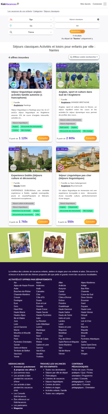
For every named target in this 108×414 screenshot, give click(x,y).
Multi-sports (64, 127)
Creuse (17, 297)
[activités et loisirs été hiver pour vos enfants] (10, 4)
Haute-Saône (64, 312)
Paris (16, 339)
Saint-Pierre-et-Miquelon (69, 342)
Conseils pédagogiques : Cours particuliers (81, 381)
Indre (38, 318)
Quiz (83, 372)
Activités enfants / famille (56, 390)
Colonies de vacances (55, 378)
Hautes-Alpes (20, 315)
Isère (83, 318)
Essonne (85, 300)
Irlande (17, 186)
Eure (16, 303)
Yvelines (39, 356)
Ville (37, 214)
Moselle (84, 333)
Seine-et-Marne (20, 348)
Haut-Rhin (18, 309)
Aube (16, 288)
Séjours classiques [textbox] (84, 19)
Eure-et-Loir (41, 303)
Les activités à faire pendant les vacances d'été (23, 387)
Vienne (62, 354)
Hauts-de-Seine (65, 315)
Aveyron (62, 288)
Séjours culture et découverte (70, 120)
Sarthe (84, 342)
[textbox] (30, 19)
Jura (16, 321)
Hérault (84, 315)
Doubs (39, 300)
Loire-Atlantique (43, 324)
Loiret (61, 324)
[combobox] (30, 19)
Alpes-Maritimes (88, 282)
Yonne (16, 356)
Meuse (39, 333)
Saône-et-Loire (42, 345)
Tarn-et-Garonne (88, 348)
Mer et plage (25, 130)
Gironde (39, 306)
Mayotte (84, 330)
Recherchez (75, 31)
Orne (83, 336)
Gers (16, 306)
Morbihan (63, 333)
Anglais (15, 126)
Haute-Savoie (42, 312)
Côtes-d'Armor (65, 297)
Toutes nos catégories (54, 393)
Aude (38, 288)
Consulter (43, 138)
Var (82, 350)
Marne (16, 330)
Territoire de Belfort (22, 350)
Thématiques (51, 375)
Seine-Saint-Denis (89, 345)
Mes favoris (85, 4)
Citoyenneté (73, 207)
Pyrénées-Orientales (23, 342)
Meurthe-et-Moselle (22, 333)
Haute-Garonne (65, 309)
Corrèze (62, 294)
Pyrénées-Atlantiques (90, 339)
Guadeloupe (64, 306)
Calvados (40, 291)
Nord (38, 336)
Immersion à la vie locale (21, 211)
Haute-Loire (86, 309)
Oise (61, 336)
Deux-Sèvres (86, 297)
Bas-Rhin (85, 288)
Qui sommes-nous (22, 372)
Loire (16, 324)
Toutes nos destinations (55, 370)
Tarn (60, 348)
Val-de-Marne (64, 350)
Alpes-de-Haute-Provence (25, 285)
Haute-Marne (19, 312)
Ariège (84, 285)
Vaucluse (18, 354)
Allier (61, 282)
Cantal (61, 291)
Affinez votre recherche (84, 57)
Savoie (17, 345)
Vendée (39, 354)
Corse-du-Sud (87, 294)
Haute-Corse (41, 309)
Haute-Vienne (87, 312)
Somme (39, 348)
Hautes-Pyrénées (43, 315)
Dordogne (18, 300)
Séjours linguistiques (20, 123)
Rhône (39, 342)
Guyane (84, 306)
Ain (15, 282)
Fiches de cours (79, 370)
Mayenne (63, 330)
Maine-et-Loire (65, 327)
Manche (84, 327)
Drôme (62, 300)
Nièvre (16, 336)
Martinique (40, 330)
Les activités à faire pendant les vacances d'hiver (23, 378)
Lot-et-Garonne (20, 327)
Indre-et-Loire (64, 318)
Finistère (62, 303)
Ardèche (62, 285)
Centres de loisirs (52, 384)
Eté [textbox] (77, 26)
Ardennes (40, 285)
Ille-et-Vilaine (19, 318)
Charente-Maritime (22, 294)
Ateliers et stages (52, 387)
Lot (82, 324)
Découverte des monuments (31, 126)
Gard (83, 303)
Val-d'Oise (40, 350)
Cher (38, 294)
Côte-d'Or (40, 297)
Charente (85, 291)
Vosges (84, 354)
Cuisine (15, 130)
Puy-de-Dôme (65, 339)
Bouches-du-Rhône (22, 291)
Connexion (97, 4)
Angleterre (18, 105)
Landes (62, 321)
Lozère (39, 327)
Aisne (38, 282)
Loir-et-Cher (86, 321)
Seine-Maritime (65, 345)
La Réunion (41, 321)
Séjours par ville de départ (56, 372)
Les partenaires (20, 405)
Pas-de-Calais (42, 339)
